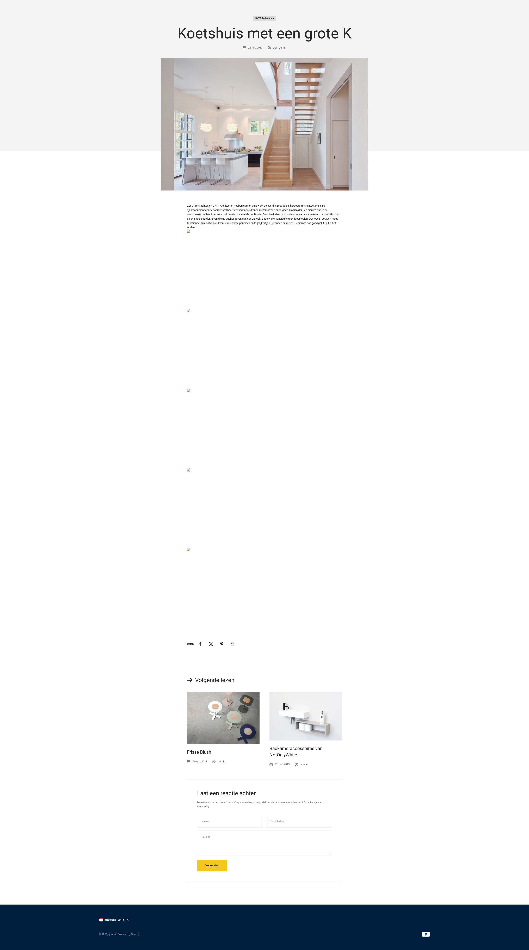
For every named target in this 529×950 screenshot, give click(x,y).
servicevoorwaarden (285, 802)
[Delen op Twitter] (211, 644)
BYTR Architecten (264, 18)
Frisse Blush (199, 752)
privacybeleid (260, 802)
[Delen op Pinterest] (222, 644)
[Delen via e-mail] (232, 644)
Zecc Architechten (198, 205)
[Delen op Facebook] (200, 644)
